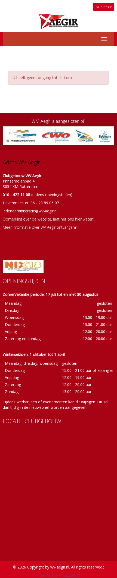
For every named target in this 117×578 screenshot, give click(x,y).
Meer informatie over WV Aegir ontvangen (39, 227)
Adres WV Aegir (21, 162)
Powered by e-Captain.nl (58, 575)
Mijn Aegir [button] (104, 6)
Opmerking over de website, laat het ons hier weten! (48, 219)
